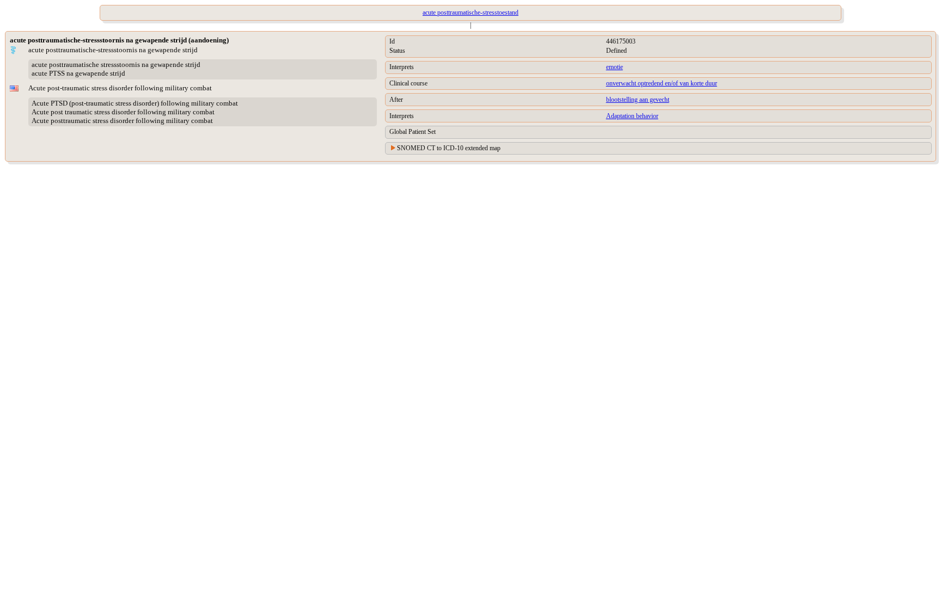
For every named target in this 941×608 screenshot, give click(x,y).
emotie (614, 67)
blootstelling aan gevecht (637, 99)
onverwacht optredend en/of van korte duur (661, 83)
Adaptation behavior (632, 116)
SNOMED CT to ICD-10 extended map (448, 148)
